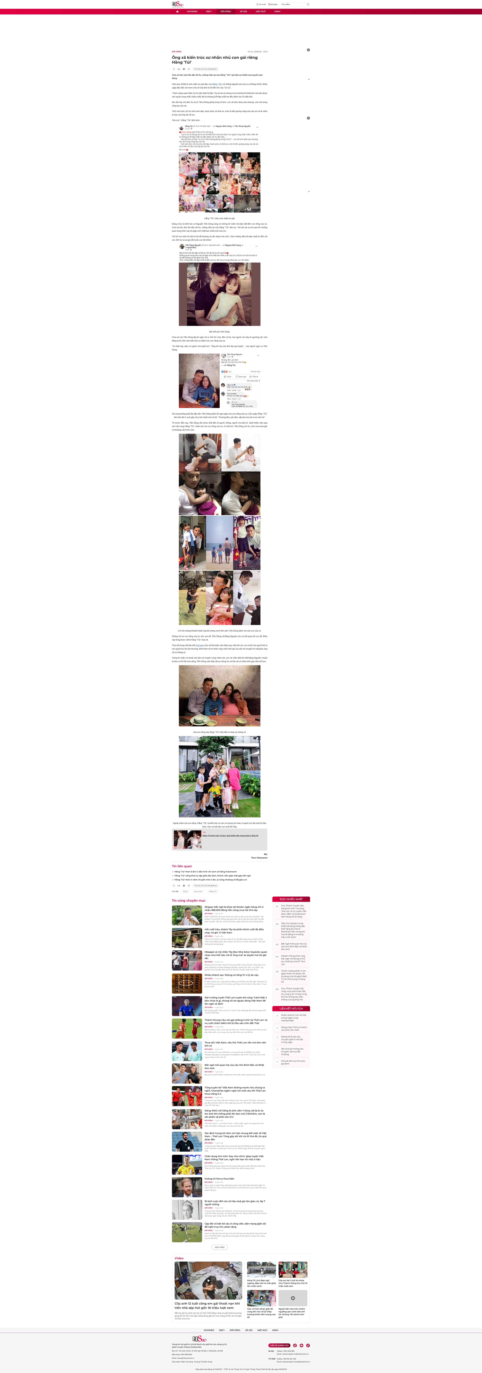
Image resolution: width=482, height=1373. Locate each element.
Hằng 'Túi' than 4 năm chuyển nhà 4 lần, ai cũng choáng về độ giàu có (210, 880)
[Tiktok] (308, 1345)
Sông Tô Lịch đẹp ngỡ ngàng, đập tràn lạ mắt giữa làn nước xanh (261, 1283)
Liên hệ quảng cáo (279, 1345)
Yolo (204, 832)
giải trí (292, 1039)
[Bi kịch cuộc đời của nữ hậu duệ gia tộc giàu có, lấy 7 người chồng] (187, 1210)
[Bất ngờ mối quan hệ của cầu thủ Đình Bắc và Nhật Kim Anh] (187, 1074)
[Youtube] (301, 1345)
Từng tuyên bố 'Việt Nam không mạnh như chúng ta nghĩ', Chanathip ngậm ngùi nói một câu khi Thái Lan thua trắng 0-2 (235, 1090)
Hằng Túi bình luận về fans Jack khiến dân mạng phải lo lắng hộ (230, 836)
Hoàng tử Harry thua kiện (219, 1178)
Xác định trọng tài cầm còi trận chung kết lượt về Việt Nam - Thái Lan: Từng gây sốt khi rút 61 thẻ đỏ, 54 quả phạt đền (236, 1136)
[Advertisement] (241, 32)
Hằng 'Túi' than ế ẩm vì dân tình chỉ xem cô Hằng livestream (205, 872)
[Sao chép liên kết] (189, 69)
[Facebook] (295, 1345)
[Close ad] (308, 49)
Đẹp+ (209, 11)
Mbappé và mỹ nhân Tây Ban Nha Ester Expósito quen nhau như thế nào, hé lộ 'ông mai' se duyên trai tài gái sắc (236, 955)
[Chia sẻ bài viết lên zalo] (179, 69)
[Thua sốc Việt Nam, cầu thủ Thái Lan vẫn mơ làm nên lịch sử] (187, 1051)
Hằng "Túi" (217, 84)
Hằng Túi (213, 891)
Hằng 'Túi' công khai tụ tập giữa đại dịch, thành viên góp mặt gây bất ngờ (212, 876)
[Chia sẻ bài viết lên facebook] (174, 69)
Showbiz (192, 11)
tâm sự (293, 1051)
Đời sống (226, 11)
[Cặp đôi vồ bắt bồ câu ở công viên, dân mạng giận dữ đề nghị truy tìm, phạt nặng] (187, 1232)
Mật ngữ (261, 11)
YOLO (185, 891)
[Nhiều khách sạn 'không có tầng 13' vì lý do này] (187, 984)
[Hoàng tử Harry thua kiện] (187, 1187)
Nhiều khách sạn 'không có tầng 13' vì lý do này (231, 975)
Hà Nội (271, 1351)
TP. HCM (271, 1359)
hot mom (200, 645)
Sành (277, 11)
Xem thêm (219, 1247)
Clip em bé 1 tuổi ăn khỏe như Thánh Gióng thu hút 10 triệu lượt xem (293, 1283)
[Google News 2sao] (205, 69)
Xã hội (243, 11)
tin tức (295, 1015)
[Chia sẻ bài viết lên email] (184, 69)
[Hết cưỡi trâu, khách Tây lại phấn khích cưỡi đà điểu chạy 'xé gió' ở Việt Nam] (187, 938)
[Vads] (308, 79)
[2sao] (177, 11)
